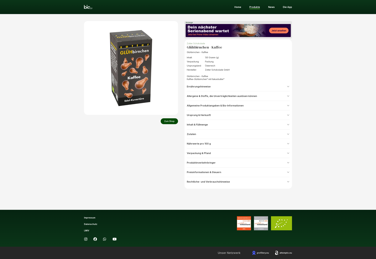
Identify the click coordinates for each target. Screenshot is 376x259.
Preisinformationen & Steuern (204, 172)
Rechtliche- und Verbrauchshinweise (208, 181)
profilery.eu (263, 253)
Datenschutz (90, 224)
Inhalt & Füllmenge (197, 124)
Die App (287, 7)
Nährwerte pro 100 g (199, 143)
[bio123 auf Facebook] (95, 239)
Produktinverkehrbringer (201, 162)
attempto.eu (286, 253)
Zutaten (191, 134)
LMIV (86, 230)
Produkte (254, 7)
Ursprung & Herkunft (199, 115)
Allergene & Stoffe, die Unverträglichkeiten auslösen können (222, 96)
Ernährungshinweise (199, 86)
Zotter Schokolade (196, 43)
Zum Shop (169, 121)
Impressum (89, 217)
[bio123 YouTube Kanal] (114, 239)
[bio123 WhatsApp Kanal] (104, 239)
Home (237, 7)
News (271, 7)
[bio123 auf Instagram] (86, 239)
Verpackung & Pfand (199, 153)
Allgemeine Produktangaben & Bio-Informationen (215, 105)
